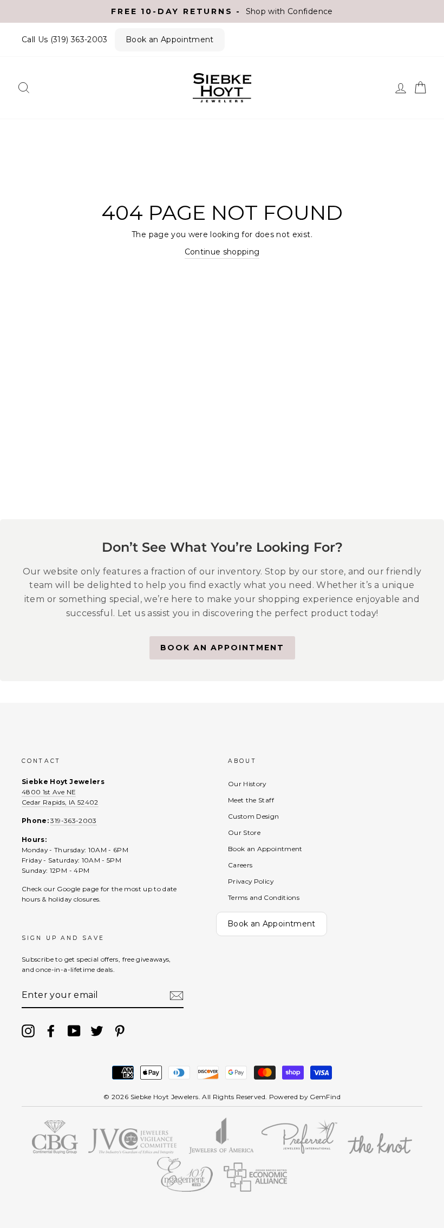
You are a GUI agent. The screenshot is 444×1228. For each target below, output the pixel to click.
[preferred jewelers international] (300, 1151)
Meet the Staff (251, 800)
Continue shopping (222, 252)
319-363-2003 (73, 821)
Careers (240, 865)
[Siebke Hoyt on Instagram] (28, 1030)
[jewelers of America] (221, 1151)
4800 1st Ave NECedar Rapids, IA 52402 (60, 797)
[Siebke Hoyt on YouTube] (74, 1030)
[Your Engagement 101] (185, 1189)
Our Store (244, 832)
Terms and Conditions (263, 897)
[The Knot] (380, 1151)
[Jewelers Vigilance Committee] (132, 1151)
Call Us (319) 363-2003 (65, 39)
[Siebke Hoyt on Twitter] (96, 1030)
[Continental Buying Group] (55, 1151)
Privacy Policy (250, 881)
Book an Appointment (170, 39)
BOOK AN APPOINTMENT (222, 647)
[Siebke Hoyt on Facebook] (50, 1030)
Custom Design (253, 816)
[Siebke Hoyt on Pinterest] (119, 1030)
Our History (247, 784)
